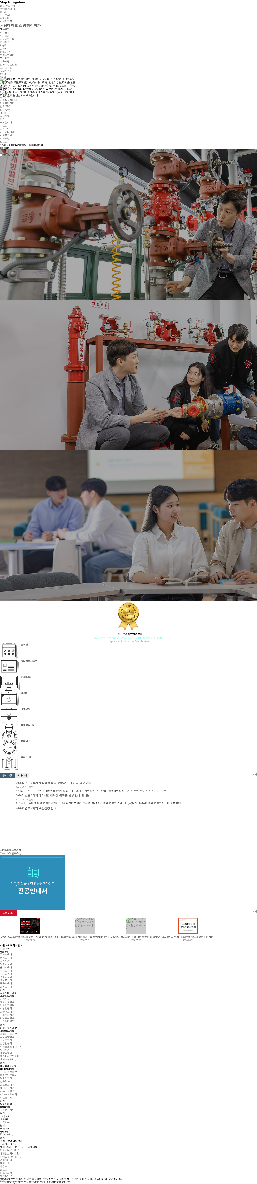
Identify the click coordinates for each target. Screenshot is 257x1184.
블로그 (3, 1169)
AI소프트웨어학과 (9, 1094)
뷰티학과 (5, 1049)
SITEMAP (5, 15)
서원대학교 (6, 21)
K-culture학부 (7, 1134)
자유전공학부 (7, 1109)
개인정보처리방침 (9, 1153)
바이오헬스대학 (8, 1027)
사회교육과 (6, 970)
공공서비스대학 (8, 993)
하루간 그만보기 (12, 154)
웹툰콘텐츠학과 (8, 1075)
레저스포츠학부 (8, 1059)
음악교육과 (6, 986)
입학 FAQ (16, 1150)
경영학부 (5, 998)
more (15, 825)
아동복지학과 (7, 1018)
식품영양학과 (7, 1037)
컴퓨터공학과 (7, 1091)
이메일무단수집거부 (11, 1156)
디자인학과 (6, 1078)
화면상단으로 (7, 1176)
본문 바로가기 (7, 5)
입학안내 (5, 18)
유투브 (3, 1166)
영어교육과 (6, 957)
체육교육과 (6, 983)
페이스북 (5, 1163)
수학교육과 (6, 977)
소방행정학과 (7, 1008)
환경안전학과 (7, 1043)
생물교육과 (6, 980)
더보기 (253, 774)
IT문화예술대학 (8, 1066)
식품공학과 (6, 1040)
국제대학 (5, 1128)
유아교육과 (6, 964)
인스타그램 (6, 1172)
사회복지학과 (7, 1014)
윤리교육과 (6, 967)
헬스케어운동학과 (9, 1056)
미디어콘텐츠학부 (9, 1071)
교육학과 (5, 960)
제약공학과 (6, 1053)
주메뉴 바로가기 (8, 8)
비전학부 (5, 1122)
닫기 (2, 989)
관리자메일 (6, 1160)
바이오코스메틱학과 (11, 1046)
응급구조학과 (7, 1011)
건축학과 (5, 1081)
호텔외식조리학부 (9, 1033)
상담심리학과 (7, 1021)
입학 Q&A (5, 1150)
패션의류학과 (7, 1087)
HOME (3, 12)
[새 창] (32, 856)
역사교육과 (6, 973)
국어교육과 (6, 954)
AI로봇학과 (6, 1097)
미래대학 (5, 1116)
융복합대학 (6, 1104)
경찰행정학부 (7, 1005)
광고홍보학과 (7, 1084)
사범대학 (5, 948)
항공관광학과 (7, 1002)
